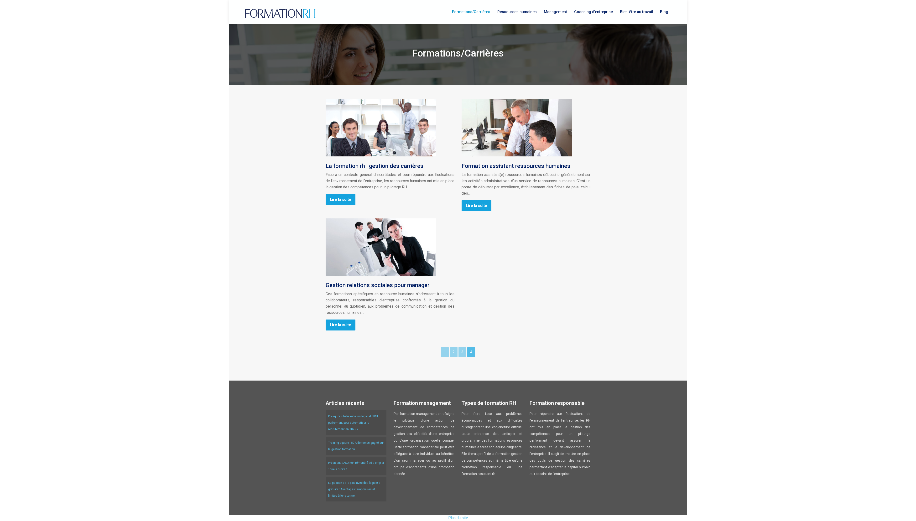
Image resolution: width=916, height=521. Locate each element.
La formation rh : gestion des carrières (374, 166)
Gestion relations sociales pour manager (377, 285)
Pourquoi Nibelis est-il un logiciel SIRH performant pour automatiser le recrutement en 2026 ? (353, 423)
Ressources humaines (517, 12)
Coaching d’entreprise (593, 12)
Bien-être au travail (636, 12)
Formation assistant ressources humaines (516, 166)
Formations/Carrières (471, 12)
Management (555, 12)
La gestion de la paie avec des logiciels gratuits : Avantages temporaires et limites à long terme (354, 489)
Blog (664, 12)
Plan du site (458, 518)
